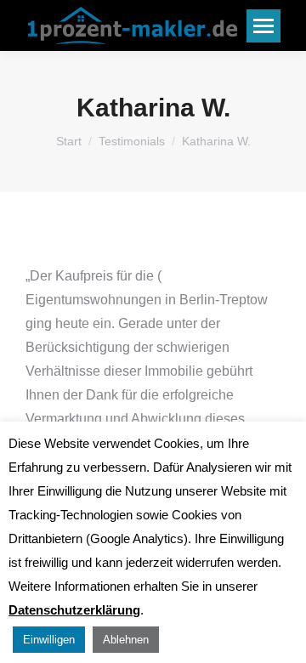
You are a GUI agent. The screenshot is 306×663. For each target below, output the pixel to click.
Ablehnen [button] (126, 639)
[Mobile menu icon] (263, 25)
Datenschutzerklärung (74, 610)
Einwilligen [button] (49, 639)
